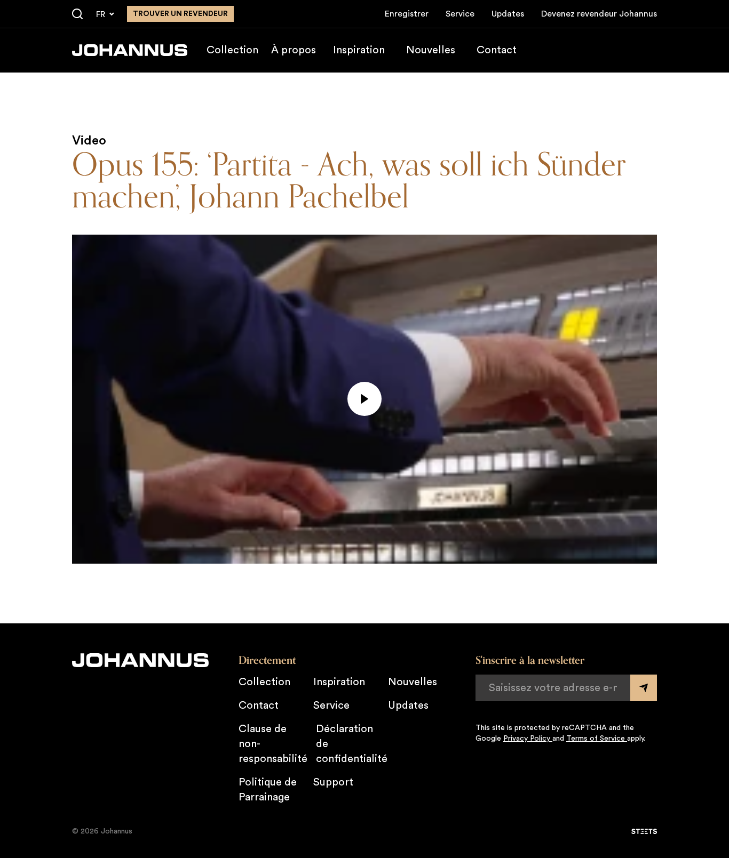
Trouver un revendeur (180, 14)
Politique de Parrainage (268, 790)
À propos (293, 50)
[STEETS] (644, 831)
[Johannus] (129, 50)
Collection (232, 50)
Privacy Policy (527, 738)
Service (460, 14)
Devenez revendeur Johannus (599, 14)
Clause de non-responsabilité (273, 744)
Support (333, 782)
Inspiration (359, 50)
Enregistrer (407, 14)
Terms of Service (596, 738)
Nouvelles (430, 50)
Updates (508, 14)
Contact (497, 50)
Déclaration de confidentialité (351, 744)
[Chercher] (77, 14)
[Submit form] (643, 688)
